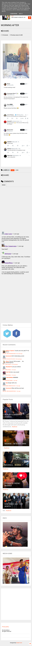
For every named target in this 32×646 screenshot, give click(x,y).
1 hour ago (14, 369)
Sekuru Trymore (10, 350)
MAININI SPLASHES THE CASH (9, 358)
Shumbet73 (9, 366)
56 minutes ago (19, 358)
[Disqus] (16, 253)
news (12, 15)
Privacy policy (5, 626)
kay (7, 382)
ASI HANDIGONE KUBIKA (8, 380)
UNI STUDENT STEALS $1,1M (18, 17)
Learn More (13, 13)
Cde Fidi (8, 372)
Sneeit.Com (19, 642)
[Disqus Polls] (16, 209)
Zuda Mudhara (9, 377)
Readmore (14, 426)
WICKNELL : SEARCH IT (14, 465)
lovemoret (8, 356)
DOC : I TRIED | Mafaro (7, 364)
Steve (7, 361)
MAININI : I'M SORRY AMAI (15, 444)
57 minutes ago (15, 364)
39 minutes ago (19, 353)
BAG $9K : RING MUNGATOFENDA (9, 353)
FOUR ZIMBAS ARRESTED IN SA (9, 385)
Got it (21, 13)
